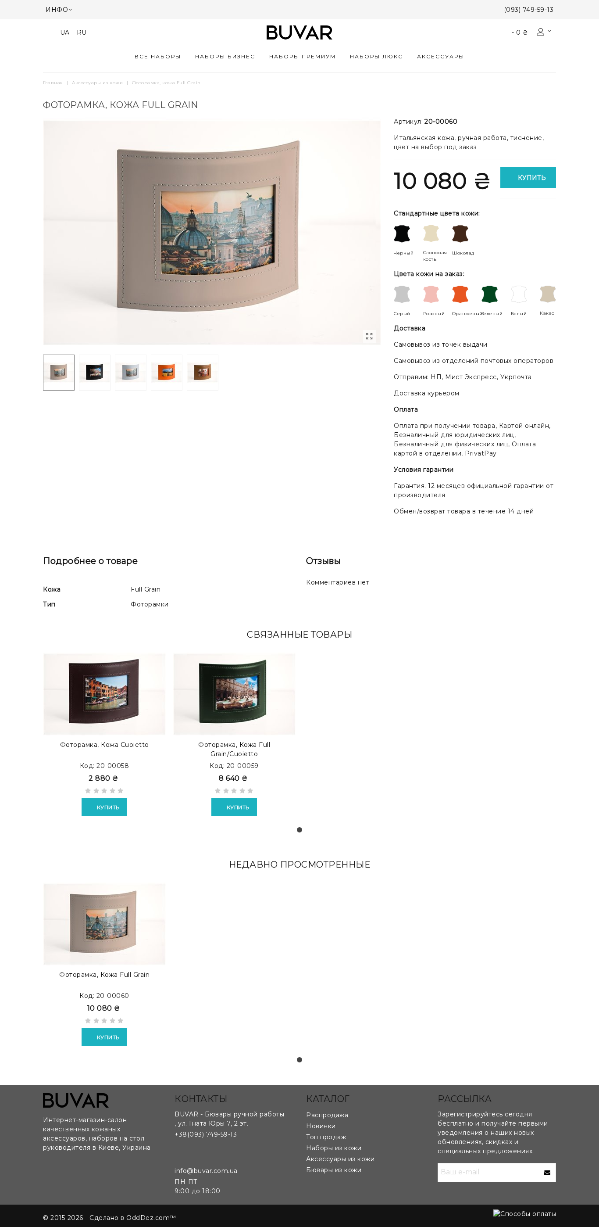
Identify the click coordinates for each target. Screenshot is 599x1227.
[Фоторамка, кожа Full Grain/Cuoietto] (234, 694)
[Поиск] (49, 32)
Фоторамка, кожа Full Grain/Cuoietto (234, 749)
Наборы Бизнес (225, 56)
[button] (299, 829)
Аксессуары (440, 56)
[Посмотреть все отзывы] (104, 792)
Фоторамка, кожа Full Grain (104, 975)
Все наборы (158, 56)
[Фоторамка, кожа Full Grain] (369, 336)
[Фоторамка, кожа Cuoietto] (104, 694)
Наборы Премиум (302, 56)
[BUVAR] (299, 33)
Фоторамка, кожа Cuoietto (104, 745)
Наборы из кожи (333, 1148)
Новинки (321, 1126)
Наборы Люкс (376, 56)
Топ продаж (326, 1137)
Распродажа (327, 1115)
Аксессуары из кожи (340, 1159)
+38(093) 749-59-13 (206, 1134)
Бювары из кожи (333, 1170)
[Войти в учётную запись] (545, 32)
